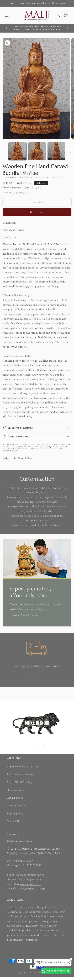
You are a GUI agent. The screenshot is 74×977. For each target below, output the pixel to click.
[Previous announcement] (6, 28)
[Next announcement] (67, 28)
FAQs (6, 458)
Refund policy (15, 798)
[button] (7, 15)
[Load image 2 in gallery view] (37, 151)
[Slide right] (70, 152)
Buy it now (37, 212)
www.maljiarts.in (30, 884)
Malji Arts (31, 973)
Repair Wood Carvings (20, 782)
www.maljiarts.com (30, 879)
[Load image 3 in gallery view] (56, 151)
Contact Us (13, 821)
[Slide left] (4, 152)
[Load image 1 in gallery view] (17, 151)
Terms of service (16, 805)
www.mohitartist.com (32, 888)
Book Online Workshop (20, 774)
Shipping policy (16, 790)
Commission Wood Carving (22, 767)
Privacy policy (15, 813)
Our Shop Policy (22, 458)
